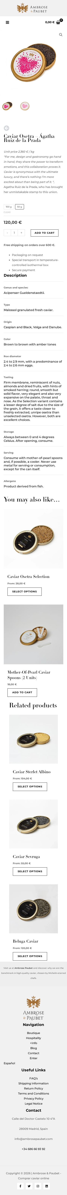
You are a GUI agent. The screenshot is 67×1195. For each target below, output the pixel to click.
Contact (33, 1053)
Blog (33, 1048)
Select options (24, 591)
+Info (33, 1043)
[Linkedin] (46, 1186)
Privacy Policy (33, 1098)
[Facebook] (20, 1186)
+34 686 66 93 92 (33, 1149)
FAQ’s (33, 1078)
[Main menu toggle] (7, 22)
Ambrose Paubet (24, 968)
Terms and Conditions (33, 1093)
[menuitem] (33, 1063)
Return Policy (33, 1088)
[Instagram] (38, 1186)
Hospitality (33, 1038)
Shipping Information (33, 1083)
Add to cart (45, 232)
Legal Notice (33, 1103)
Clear (7, 212)
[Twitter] (29, 1186)
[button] (61, 34)
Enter (33, 1058)
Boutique (33, 1033)
